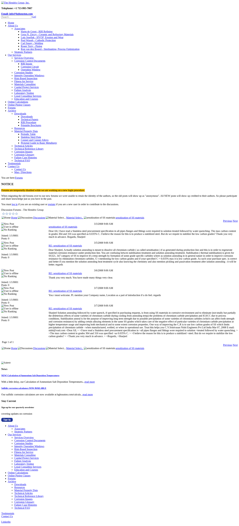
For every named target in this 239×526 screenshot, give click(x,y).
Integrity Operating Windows (29, 75)
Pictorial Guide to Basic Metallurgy (39, 143)
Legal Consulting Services (27, 96)
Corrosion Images (23, 151)
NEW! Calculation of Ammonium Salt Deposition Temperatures (30, 375)
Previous (227, 221)
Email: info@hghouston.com (17, 13)
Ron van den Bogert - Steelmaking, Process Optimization (50, 49)
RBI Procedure (28, 122)
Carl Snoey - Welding (32, 43)
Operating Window (30, 69)
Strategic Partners (23, 52)
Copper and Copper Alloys (34, 140)
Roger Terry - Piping (31, 46)
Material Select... (74, 217)
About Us (13, 25)
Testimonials (14, 163)
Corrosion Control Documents (29, 60)
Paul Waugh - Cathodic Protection (38, 40)
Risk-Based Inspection (25, 78)
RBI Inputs (26, 63)
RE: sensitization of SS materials (65, 245)
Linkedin (6, 521)
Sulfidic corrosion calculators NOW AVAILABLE (23, 388)
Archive (12, 110)
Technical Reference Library (29, 148)
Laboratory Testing (24, 93)
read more (90, 381)
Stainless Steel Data (31, 137)
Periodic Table (28, 134)
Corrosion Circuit (30, 66)
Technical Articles (23, 145)
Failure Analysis (22, 90)
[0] (3, 213)
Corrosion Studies (23, 72)
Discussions (39, 217)
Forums (12, 107)
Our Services (14, 55)
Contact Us (13, 166)
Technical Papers (29, 119)
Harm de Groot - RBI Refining (37, 31)
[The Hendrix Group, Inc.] (15, 2)
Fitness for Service (23, 81)
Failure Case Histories (25, 157)
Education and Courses (26, 99)
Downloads (20, 113)
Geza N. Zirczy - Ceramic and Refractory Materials (47, 34)
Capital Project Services (26, 87)
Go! (34, 16)
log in (15, 204)
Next (235, 221)
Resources (19, 128)
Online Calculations (18, 101)
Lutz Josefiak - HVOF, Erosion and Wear (42, 37)
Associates (19, 28)
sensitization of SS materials (130, 217)
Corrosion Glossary (24, 154)
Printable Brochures (31, 125)
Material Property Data (26, 131)
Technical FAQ (22, 160)
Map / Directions (23, 172)
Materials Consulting (25, 84)
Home (11, 22)
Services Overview (24, 58)
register (51, 204)
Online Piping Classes (19, 104)
